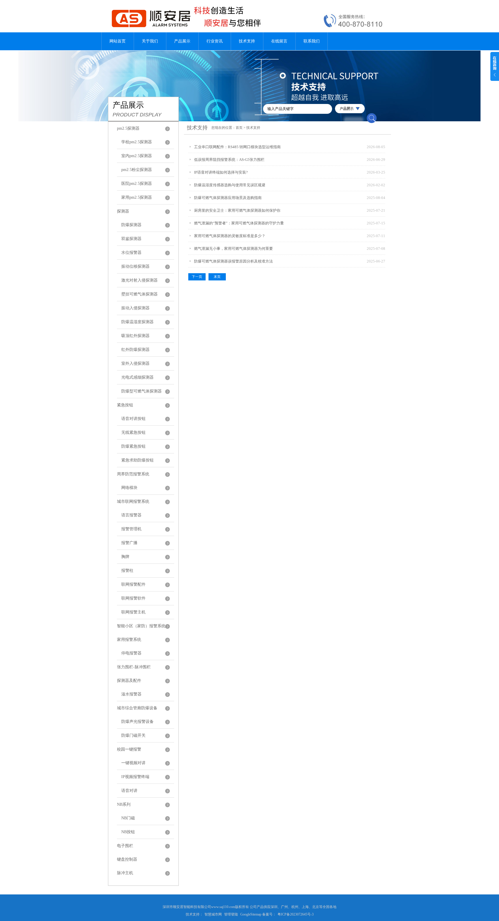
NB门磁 (128, 818)
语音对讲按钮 (133, 418)
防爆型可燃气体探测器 (141, 391)
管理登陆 (231, 914)
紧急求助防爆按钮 (137, 460)
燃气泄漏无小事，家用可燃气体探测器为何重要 (233, 248)
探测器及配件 (129, 680)
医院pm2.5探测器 (136, 183)
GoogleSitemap (250, 914)
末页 (217, 277)
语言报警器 (131, 515)
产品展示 (182, 41)
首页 (239, 128)
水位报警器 (131, 252)
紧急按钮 (125, 405)
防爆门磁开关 (133, 735)
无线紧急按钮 (133, 432)
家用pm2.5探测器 (136, 197)
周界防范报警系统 (133, 474)
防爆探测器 (131, 225)
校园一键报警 (129, 749)
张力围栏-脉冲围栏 (134, 667)
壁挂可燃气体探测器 (139, 294)
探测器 (123, 211)
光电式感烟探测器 (137, 377)
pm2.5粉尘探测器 (136, 170)
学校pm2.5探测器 (136, 142)
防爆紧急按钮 (133, 446)
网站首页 (117, 41)
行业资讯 (214, 41)
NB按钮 (128, 832)
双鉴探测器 (131, 239)
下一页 (197, 277)
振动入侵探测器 (135, 308)
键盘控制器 (127, 859)
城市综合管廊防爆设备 (137, 708)
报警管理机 (131, 529)
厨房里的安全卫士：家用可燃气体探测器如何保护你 (237, 210)
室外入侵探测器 (135, 363)
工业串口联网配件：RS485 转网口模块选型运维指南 (237, 147)
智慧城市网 (213, 914)
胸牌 (125, 557)
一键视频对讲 (133, 763)
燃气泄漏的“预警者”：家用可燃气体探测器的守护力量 (239, 223)
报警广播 (129, 543)
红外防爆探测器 (135, 349)
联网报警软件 (133, 598)
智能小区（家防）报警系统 (141, 626)
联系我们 (312, 41)
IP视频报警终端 (135, 777)
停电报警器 (131, 653)
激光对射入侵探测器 (139, 280)
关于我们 (150, 41)
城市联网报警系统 (133, 501)
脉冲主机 (125, 873)
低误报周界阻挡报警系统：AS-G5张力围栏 (229, 159)
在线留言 (279, 41)
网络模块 (129, 487)
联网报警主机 (133, 612)
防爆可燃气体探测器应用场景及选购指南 (228, 198)
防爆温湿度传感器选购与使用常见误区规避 (229, 185)
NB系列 (124, 804)
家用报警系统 (129, 639)
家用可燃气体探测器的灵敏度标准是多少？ (229, 236)
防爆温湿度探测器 (137, 322)
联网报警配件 (133, 584)
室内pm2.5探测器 (136, 156)
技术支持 (247, 41)
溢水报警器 (131, 694)
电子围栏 (125, 846)
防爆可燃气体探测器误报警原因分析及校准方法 (233, 261)
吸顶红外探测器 (135, 336)
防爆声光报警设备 (137, 721)
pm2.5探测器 (128, 128)
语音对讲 (129, 790)
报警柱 (127, 570)
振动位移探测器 (135, 266)
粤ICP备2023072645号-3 (296, 914)
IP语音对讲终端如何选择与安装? (221, 172)
